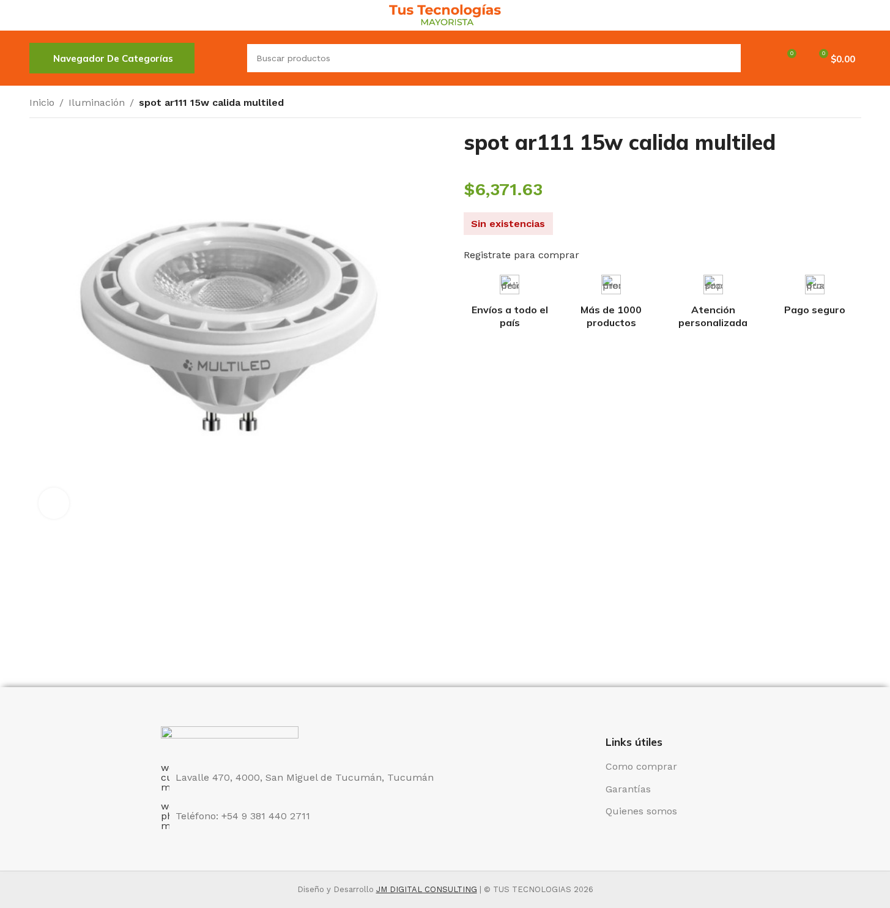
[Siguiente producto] (854, 104)
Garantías (628, 789)
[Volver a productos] (839, 104)
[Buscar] (221, 58)
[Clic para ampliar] (54, 503)
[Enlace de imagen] (230, 737)
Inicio (41, 102)
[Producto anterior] (824, 104)
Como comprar (641, 766)
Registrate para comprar (521, 255)
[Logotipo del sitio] (445, 14)
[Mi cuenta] (758, 58)
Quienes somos (641, 811)
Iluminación (97, 102)
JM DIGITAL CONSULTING (426, 889)
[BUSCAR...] (727, 58)
